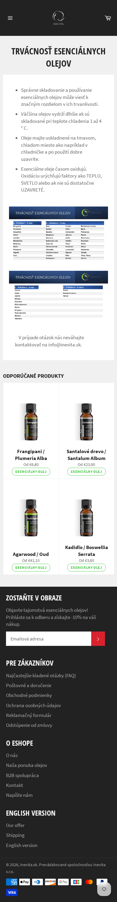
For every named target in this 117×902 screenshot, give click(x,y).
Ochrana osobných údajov (33, 705)
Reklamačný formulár (29, 715)
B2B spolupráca (22, 775)
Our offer (15, 825)
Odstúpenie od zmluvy (29, 725)
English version (22, 845)
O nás (12, 755)
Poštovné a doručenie (28, 685)
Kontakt (14, 785)
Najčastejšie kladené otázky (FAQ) (41, 675)
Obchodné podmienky (29, 695)
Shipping (15, 835)
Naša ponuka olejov (26, 765)
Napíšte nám (19, 795)
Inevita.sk (28, 864)
